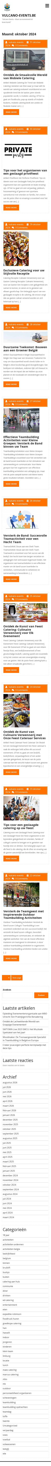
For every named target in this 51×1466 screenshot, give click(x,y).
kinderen (7, 1346)
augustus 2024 (10, 1194)
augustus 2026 (10, 1082)
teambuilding (9, 1402)
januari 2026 (9, 1115)
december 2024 (10, 1175)
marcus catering (11, 1374)
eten (5, 1309)
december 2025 (10, 1119)
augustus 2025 (10, 1138)
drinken (6, 1295)
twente (6, 1421)
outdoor (7, 1388)
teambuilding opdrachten (15, 1407)
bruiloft (6, 1267)
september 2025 (11, 1133)
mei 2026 (7, 1096)
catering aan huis (11, 1281)
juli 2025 (7, 1142)
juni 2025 (7, 1147)
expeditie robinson (12, 1314)
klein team (8, 1351)
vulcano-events (16, 42)
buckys (6, 1272)
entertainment (10, 1304)
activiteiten (8, 1239)
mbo (5, 1379)
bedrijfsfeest (9, 1253)
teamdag (7, 1411)
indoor (6, 1337)
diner (5, 1290)
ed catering (8, 1300)
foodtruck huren (11, 1318)
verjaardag (8, 1430)
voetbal (6, 1439)
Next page (16, 977)
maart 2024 (8, 1217)
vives (5, 1434)
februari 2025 (9, 1166)
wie (4, 1453)
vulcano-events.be (19, 15)
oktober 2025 (9, 1129)
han (5, 1328)
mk (4, 1383)
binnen (6, 1263)
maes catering (10, 1369)
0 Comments (21, 45)
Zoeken (7, 989)
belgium (7, 1258)
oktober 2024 (9, 1184)
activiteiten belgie (11, 1249)
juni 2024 (7, 1203)
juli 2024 (7, 1198)
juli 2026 (7, 1087)
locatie (6, 1360)
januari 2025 (9, 1170)
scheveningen (9, 1397)
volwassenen (9, 1444)
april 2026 (7, 1101)
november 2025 (10, 1124)
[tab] (47, 6)
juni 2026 (7, 1091)
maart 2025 (8, 1161)
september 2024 (11, 1189)
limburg (6, 1355)
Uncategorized (10, 1425)
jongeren (7, 1342)
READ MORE (11, 112)
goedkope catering (12, 1323)
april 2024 (7, 1212)
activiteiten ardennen (13, 1244)
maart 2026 (8, 1105)
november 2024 (10, 1180)
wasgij (6, 1448)
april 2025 (7, 1156)
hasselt (6, 1332)
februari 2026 (9, 1110)
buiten (6, 1276)
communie (8, 1286)
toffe (5, 1416)
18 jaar (6, 1235)
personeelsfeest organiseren (17, 1393)
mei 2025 (7, 1152)
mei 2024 (7, 1208)
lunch (5, 1365)
